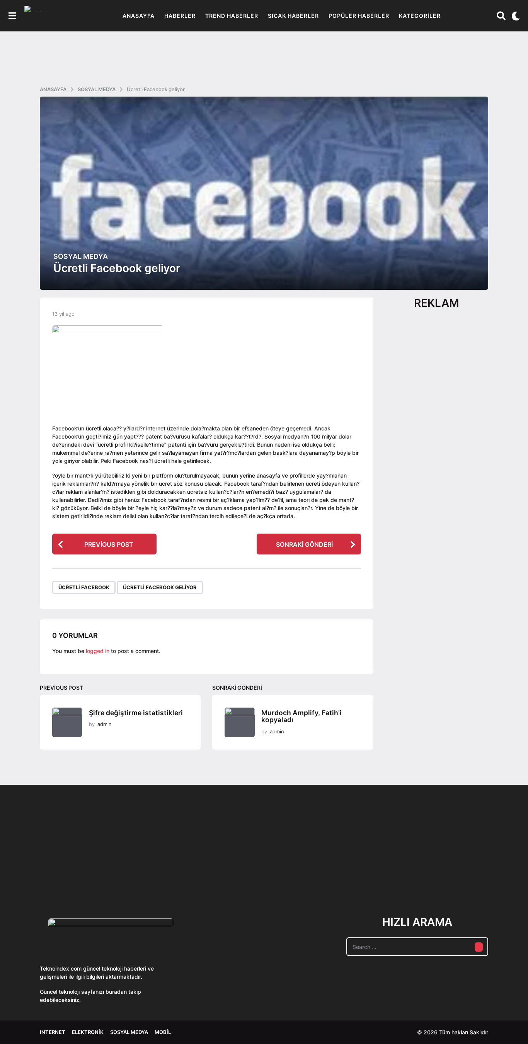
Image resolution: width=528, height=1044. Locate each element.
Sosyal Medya (80, 256)
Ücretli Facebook (83, 587)
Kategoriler (420, 15)
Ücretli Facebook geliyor (160, 587)
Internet (52, 1032)
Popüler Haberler (359, 15)
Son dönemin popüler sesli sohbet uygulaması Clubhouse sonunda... (78, 873)
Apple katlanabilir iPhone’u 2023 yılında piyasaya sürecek (465, 873)
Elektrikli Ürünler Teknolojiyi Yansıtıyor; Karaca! (155, 873)
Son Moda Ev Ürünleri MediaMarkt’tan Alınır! (388, 870)
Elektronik (88, 1032)
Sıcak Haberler (293, 15)
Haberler (180, 15)
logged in (97, 651)
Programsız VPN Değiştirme (233, 856)
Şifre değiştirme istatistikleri (136, 713)
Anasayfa (139, 15)
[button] (12, 16)
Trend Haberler (231, 15)
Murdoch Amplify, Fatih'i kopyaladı (301, 716)
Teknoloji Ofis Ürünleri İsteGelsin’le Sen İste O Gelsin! (311, 873)
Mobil (163, 1032)
